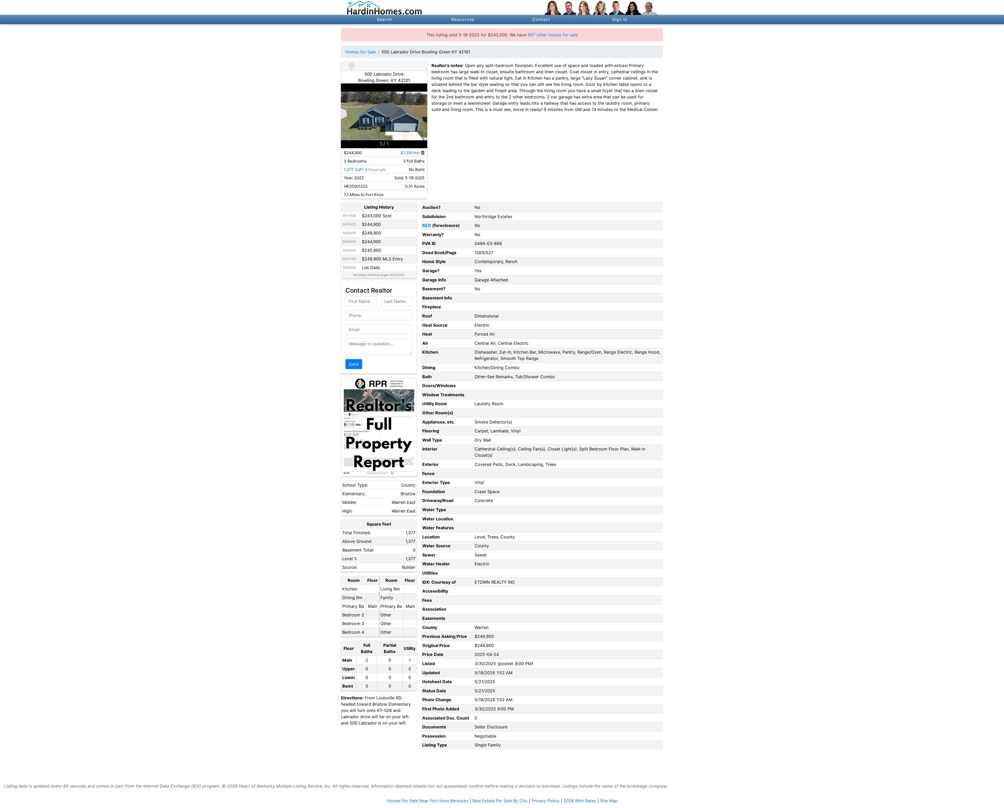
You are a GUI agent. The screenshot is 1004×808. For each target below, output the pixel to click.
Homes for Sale (360, 51)
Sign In (620, 19)
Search (384, 19)
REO (426, 225)
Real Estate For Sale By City (500, 800)
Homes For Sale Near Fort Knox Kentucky (428, 800)
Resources (462, 19)
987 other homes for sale (553, 34)
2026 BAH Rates (579, 800)
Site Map (609, 800)
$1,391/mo (411, 152)
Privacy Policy (546, 800)
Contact (541, 19)
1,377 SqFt (353, 169)
